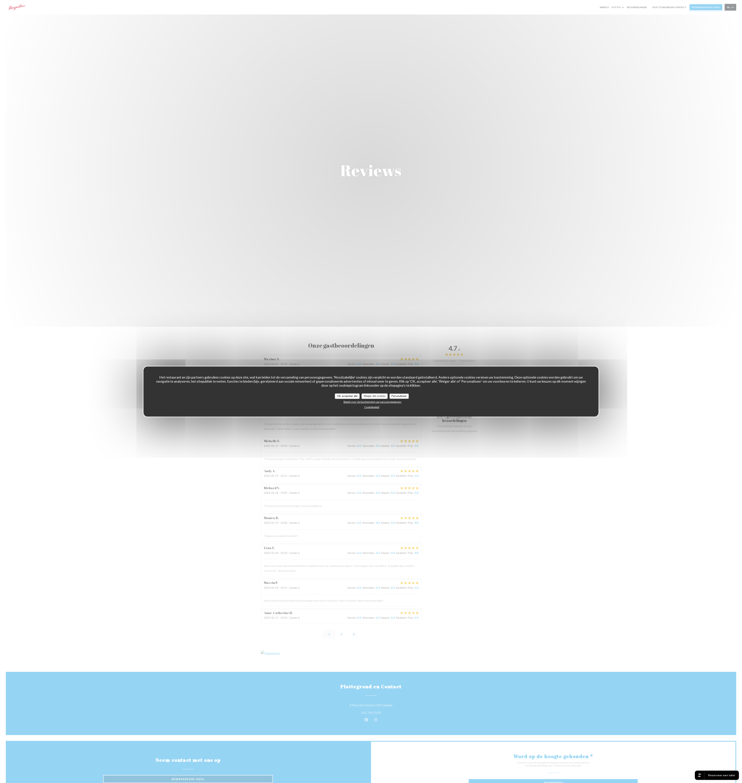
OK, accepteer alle (347, 395)
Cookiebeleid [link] (371, 407)
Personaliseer (399, 395)
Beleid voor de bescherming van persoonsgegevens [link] (372, 401)
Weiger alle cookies (374, 395)
